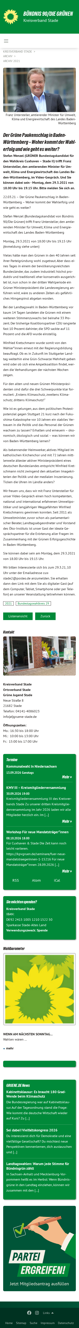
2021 (8, 603)
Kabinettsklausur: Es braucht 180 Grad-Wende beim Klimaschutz (36, 1094)
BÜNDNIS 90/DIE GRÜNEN (48, 14)
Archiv (8, 56)
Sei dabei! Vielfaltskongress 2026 (32, 1130)
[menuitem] (9, 1323)
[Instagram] (37, 1313)
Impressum (48, 1323)
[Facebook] (29, 1313)
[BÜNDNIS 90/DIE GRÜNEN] (10, 16)
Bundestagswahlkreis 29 (33, 603)
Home (9, 1323)
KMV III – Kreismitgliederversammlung (36, 787)
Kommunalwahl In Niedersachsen (31, 766)
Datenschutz (66, 1323)
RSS (15, 880)
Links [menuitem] (46, 1313)
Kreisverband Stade (18, 51)
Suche (33, 1323)
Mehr (65, 777)
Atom (36, 880)
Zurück (45, 616)
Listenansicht (17, 616)
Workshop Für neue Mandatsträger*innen (37, 832)
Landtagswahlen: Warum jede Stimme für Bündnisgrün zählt (37, 1166)
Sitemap (21, 1323)
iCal (57, 880)
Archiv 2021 (11, 61)
